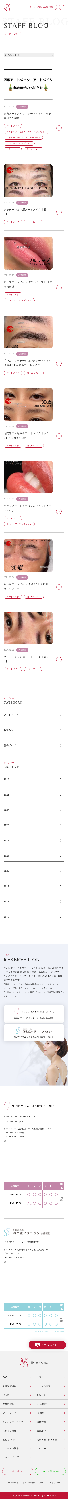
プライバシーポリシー (49, 1482)
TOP (5, 1377)
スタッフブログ (11, 1457)
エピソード (42, 1448)
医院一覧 (41, 1395)
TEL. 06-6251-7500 (14, 1136)
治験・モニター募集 (47, 1439)
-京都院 (40, 1412)
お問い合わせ (17, 1471)
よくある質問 (43, 1386)
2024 (6, 809)
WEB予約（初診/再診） (45, 7)
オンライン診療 (11, 1448)
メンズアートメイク (13, 1421)
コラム (40, 1377)
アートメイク (11, 714)
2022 (6, 840)
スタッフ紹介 (10, 1430)
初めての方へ (10, 1439)
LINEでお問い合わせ (50, 1471)
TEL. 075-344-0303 (14, 1257)
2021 (6, 855)
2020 (6, 871)
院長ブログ (10, 745)
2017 (6, 916)
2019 (6, 886)
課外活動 (41, 1421)
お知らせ (9, 730)
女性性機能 (8, 1403)
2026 (6, 779)
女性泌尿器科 (10, 1386)
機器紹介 (41, 1430)
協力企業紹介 (28, 1482)
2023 (6, 825)
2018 (6, 901)
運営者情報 (13, 1482)
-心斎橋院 (42, 1403)
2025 (6, 794)
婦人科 (6, 1395)
